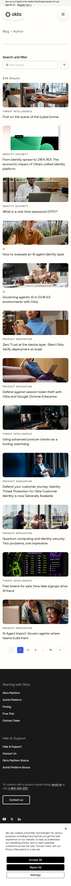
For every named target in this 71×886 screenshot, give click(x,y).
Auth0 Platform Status (16, 767)
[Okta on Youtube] (4, 819)
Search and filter (15, 57)
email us (57, 784)
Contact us (16, 799)
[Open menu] (63, 14)
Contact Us (10, 753)
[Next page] (59, 650)
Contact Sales (11, 720)
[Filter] (64, 65)
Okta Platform (11, 692)
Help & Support (12, 746)
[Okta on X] (12, 819)
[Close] (65, 828)
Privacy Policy (23, 849)
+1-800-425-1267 (17, 788)
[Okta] (13, 14)
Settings (35, 874)
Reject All (35, 867)
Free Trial (8, 713)
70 (50, 650)
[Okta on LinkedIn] (19, 819)
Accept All (35, 859)
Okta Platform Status (16, 760)
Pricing (7, 706)
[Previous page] (11, 650)
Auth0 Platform (12, 699)
